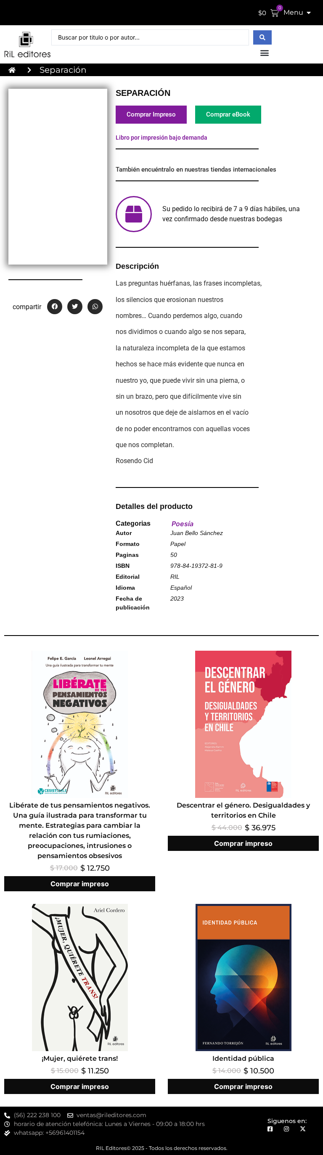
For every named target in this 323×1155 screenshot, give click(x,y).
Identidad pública (243, 1058)
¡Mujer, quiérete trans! (80, 1058)
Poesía (182, 523)
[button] (265, 52)
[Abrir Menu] (308, 13)
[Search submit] (262, 37)
